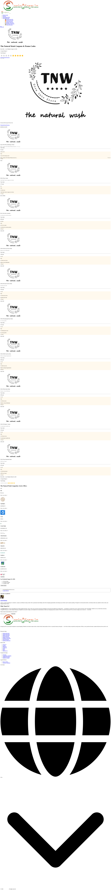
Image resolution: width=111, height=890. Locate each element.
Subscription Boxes (6, 17)
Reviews (4, 16)
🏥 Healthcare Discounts (9, 23)
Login (3, 26)
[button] (55, 777)
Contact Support (6, 590)
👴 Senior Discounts (9, 21)
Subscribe (13, 613)
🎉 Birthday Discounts (9, 22)
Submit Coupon (3, 585)
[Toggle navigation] (9, 13)
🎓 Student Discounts (9, 19)
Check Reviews (7, 57)
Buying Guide (5, 15)
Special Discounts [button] (6, 18)
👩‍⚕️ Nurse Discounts (9, 24)
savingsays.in (5, 888)
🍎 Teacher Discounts (9, 20)
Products (2, 57)
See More (2, 576)
